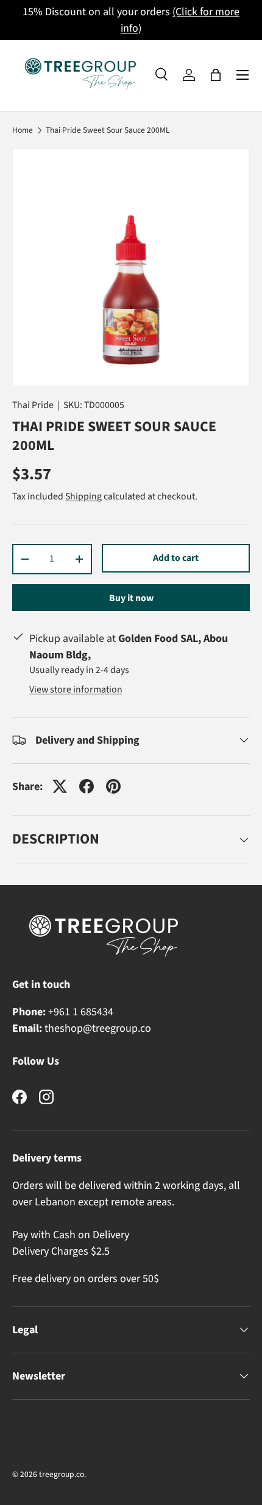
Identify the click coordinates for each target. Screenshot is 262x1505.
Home (22, 130)
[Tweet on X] (59, 786)
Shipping (83, 496)
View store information (75, 689)
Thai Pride (33, 405)
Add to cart (176, 558)
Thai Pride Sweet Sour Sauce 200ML (108, 130)
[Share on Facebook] (86, 786)
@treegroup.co (117, 1028)
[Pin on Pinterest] (113, 786)
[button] (215, 75)
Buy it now (131, 598)
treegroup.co (61, 1474)
